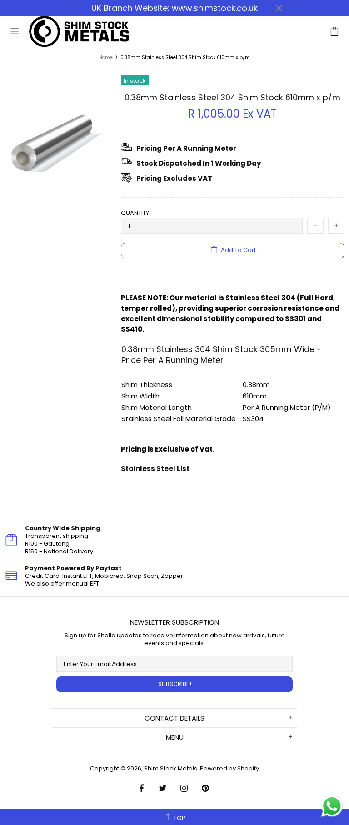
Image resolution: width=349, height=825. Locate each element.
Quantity (135, 213)
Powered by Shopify (229, 768)
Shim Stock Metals (79, 31)
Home (106, 57)
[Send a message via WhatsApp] (331, 806)
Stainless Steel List (155, 468)
